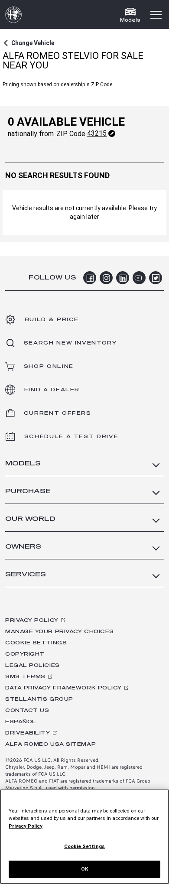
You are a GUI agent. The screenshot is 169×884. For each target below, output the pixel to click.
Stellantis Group (39, 699)
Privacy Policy (31, 620)
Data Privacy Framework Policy (63, 688)
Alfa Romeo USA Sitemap (50, 744)
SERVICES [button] (25, 574)
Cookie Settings (36, 642)
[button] (156, 14)
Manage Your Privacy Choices (59, 631)
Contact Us (27, 710)
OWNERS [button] (23, 546)
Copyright (25, 654)
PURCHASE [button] (28, 491)
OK (84, 869)
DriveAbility (27, 733)
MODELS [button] (23, 463)
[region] (84, 836)
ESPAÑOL (20, 721)
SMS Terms (25, 676)
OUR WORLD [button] (30, 519)
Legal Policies (32, 665)
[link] (28, 43)
